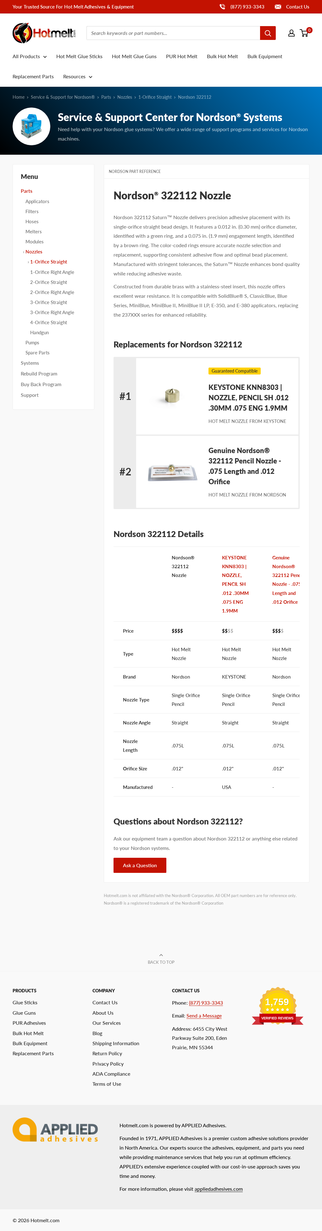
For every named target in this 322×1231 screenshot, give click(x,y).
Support (30, 395)
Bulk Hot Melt (222, 56)
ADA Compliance (111, 1074)
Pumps (32, 342)
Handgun (39, 332)
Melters (33, 231)
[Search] (268, 33)
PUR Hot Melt (181, 56)
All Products (26, 56)
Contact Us (297, 6)
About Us (103, 1013)
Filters (32, 211)
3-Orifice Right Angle (52, 312)
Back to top (161, 962)
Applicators (37, 201)
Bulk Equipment (264, 56)
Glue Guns (24, 1013)
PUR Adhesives (29, 1023)
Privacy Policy (108, 1064)
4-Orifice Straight (48, 322)
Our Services (106, 1023)
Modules (34, 241)
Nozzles (124, 97)
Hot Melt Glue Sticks (79, 56)
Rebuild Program (39, 373)
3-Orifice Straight (48, 302)
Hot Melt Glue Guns (134, 56)
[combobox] (173, 33)
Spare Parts (37, 352)
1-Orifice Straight (155, 97)
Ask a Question (140, 865)
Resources (74, 76)
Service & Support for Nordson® (63, 97)
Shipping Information (115, 1043)
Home (19, 97)
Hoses (32, 221)
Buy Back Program (41, 384)
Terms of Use (106, 1084)
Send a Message (204, 1015)
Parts (106, 97)
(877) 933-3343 (241, 6)
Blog (97, 1033)
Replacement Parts (33, 76)
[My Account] (291, 33)
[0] (304, 33)
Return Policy (107, 1053)
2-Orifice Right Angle (52, 292)
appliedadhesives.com (219, 1189)
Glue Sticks (25, 1002)
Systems (30, 363)
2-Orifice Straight (48, 282)
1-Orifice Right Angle (52, 272)
